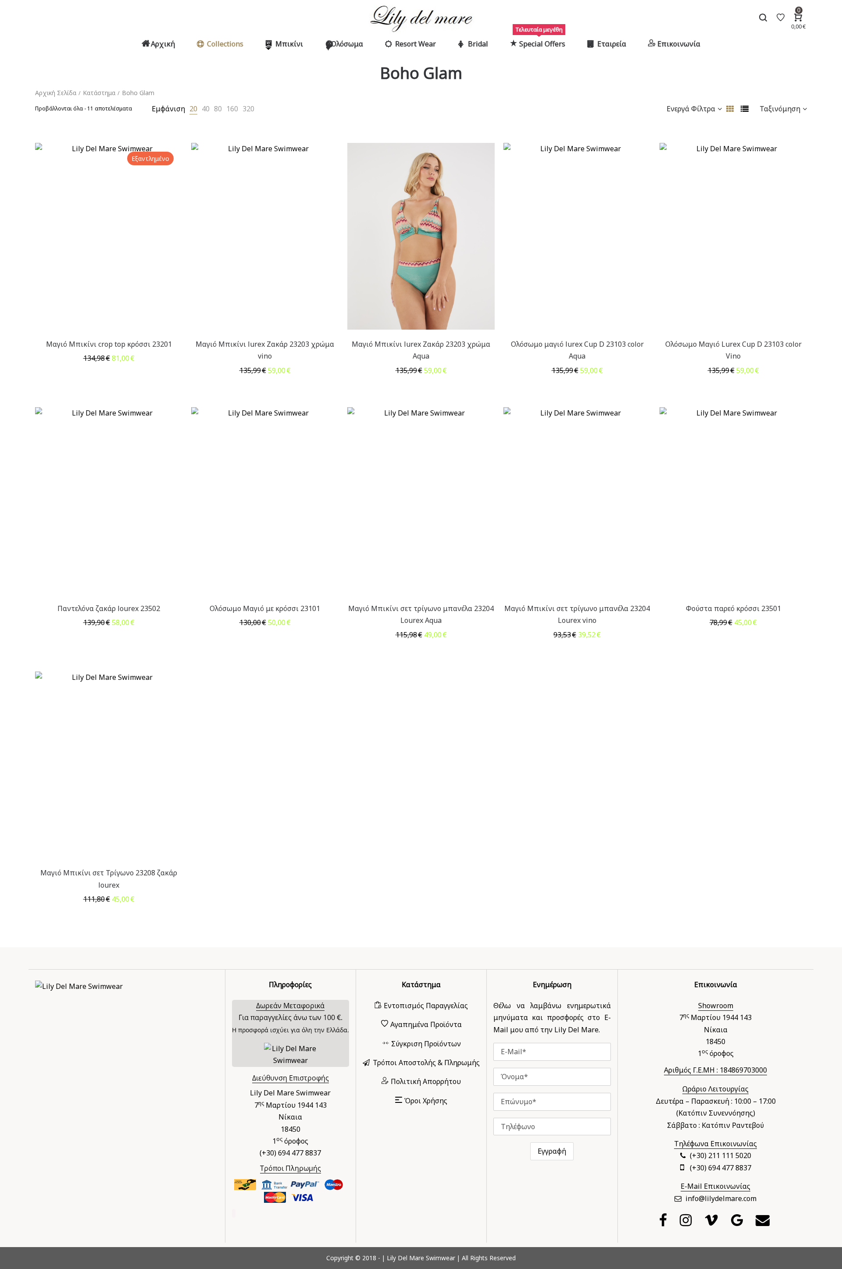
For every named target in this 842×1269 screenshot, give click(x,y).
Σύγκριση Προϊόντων (426, 1044)
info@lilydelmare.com (720, 1198)
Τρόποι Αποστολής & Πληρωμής (426, 1062)
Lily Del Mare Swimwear (421, 1258)
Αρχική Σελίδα (55, 93)
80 (218, 109)
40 (206, 109)
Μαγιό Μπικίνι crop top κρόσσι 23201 (109, 344)
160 (232, 109)
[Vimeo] (712, 1222)
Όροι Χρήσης (425, 1100)
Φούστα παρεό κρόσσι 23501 (733, 608)
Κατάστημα (99, 93)
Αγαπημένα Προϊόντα (426, 1024)
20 (193, 109)
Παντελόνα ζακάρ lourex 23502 (108, 608)
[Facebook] (664, 1222)
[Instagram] (687, 1222)
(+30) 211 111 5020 (720, 1155)
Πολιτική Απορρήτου (426, 1081)
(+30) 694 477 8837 (720, 1168)
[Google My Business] (738, 1222)
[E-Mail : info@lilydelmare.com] (764, 1222)
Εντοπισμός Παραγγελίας (426, 1005)
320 (248, 109)
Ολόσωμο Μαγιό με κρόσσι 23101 (265, 608)
